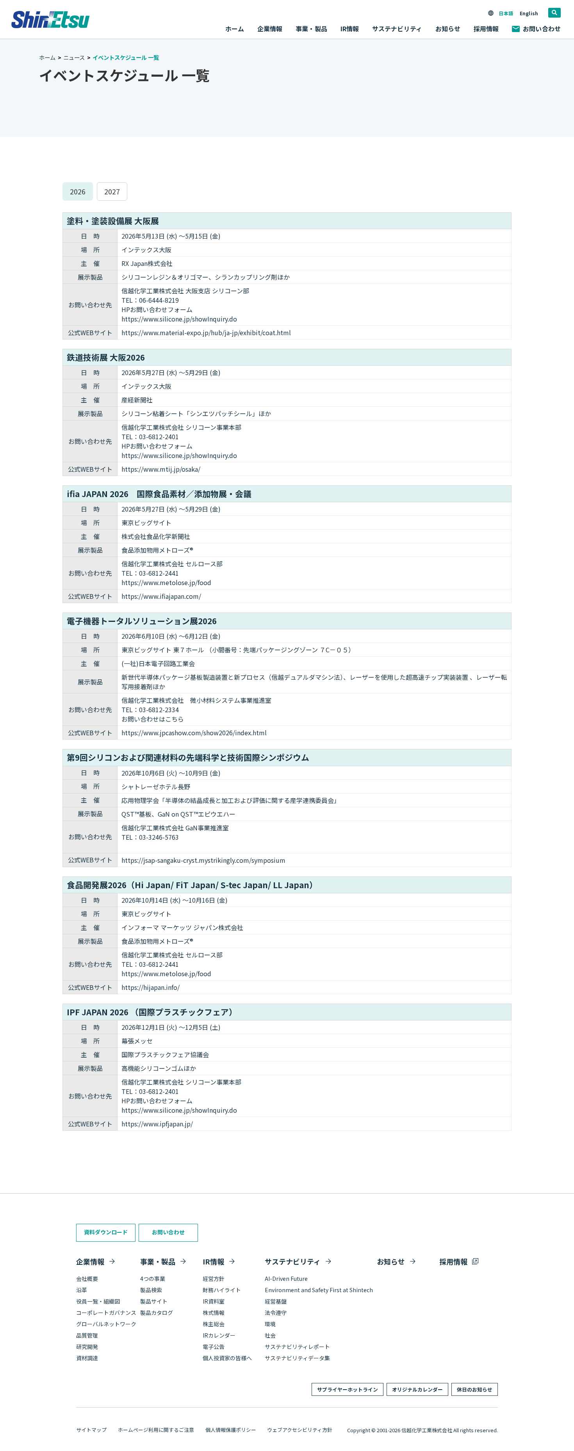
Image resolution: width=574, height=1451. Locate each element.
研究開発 (87, 1346)
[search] (554, 13)
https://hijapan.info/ (150, 987)
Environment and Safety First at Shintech (319, 1290)
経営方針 (214, 1278)
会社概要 (87, 1278)
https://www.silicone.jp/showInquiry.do (179, 318)
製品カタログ (156, 1312)
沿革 (81, 1290)
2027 (112, 191)
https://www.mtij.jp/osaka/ (160, 469)
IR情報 (213, 1261)
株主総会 (214, 1324)
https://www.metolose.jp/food (166, 582)
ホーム (234, 28)
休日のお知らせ (474, 1389)
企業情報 (90, 1261)
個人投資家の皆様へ (227, 1358)
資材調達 (87, 1358)
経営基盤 (276, 1301)
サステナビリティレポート (297, 1346)
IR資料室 (214, 1301)
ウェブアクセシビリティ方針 (299, 1429)
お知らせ (448, 28)
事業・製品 (157, 1261)
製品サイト (154, 1301)
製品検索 (151, 1290)
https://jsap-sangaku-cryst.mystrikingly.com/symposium (203, 860)
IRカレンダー (219, 1335)
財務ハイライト (222, 1290)
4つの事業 (152, 1278)
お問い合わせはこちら (152, 719)
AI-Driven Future (286, 1278)
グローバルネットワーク (106, 1324)
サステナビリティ (293, 1261)
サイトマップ (91, 1429)
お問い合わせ (542, 28)
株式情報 (214, 1312)
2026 (78, 191)
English (529, 13)
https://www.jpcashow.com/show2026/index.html (194, 732)
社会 (270, 1335)
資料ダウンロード (106, 1232)
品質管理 (87, 1335)
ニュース (74, 57)
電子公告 (214, 1346)
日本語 (506, 13)
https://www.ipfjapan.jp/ (157, 1123)
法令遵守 (276, 1312)
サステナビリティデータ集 (297, 1358)
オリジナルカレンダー (417, 1389)
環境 (270, 1324)
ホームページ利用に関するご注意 (156, 1429)
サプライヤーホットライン (347, 1389)
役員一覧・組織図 (98, 1301)
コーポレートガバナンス (106, 1312)
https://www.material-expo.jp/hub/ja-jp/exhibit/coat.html (206, 332)
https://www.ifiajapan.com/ (161, 596)
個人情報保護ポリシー (230, 1429)
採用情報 (486, 28)
